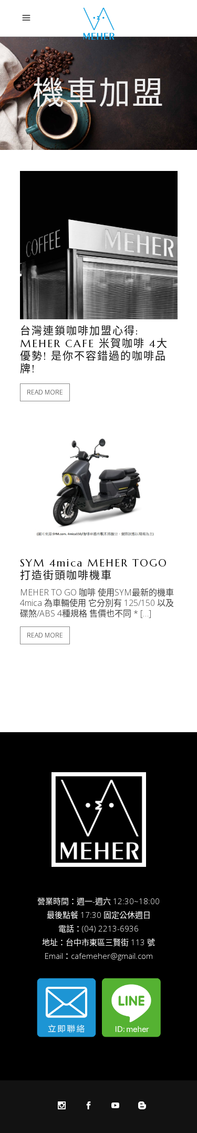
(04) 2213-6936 (110, 928)
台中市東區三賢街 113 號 (110, 942)
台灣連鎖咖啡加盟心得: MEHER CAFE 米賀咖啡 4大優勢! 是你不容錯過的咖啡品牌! (94, 350)
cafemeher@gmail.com (112, 955)
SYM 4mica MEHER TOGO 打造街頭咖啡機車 (94, 569)
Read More (45, 392)
